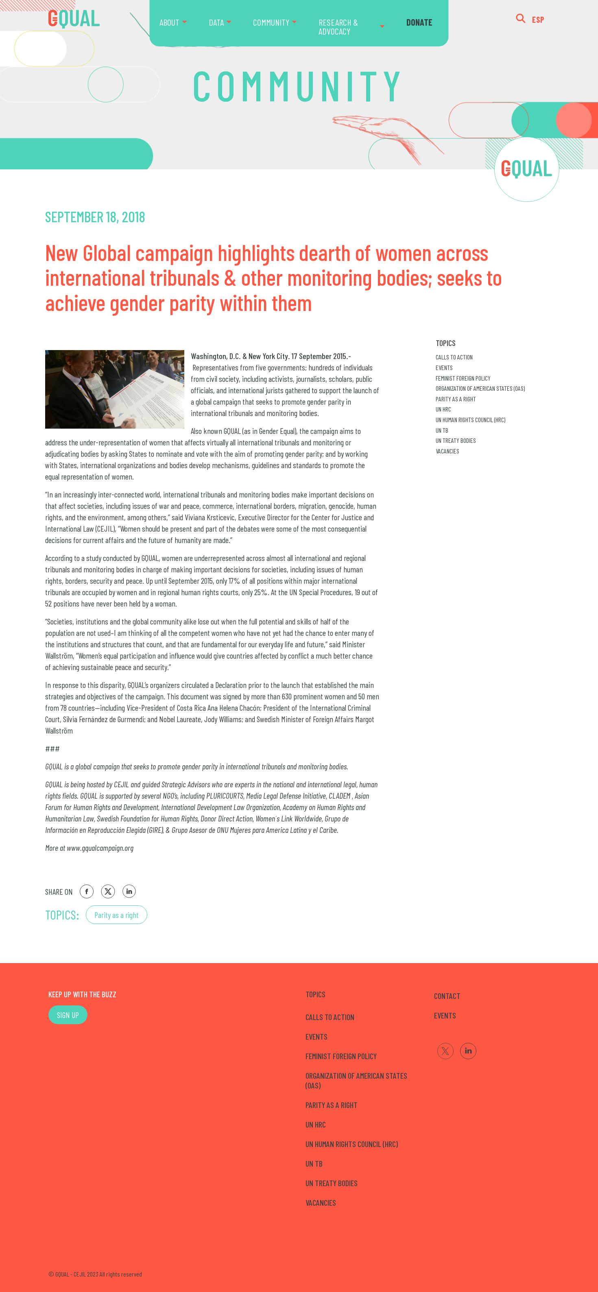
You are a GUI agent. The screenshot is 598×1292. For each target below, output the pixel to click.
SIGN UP (68, 1015)
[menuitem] (179, 23)
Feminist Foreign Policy (463, 378)
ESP (538, 19)
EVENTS (445, 1015)
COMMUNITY (271, 22)
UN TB (442, 430)
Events (444, 367)
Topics (446, 343)
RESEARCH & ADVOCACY (338, 26)
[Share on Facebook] (86, 891)
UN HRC (443, 409)
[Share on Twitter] (108, 891)
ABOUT (169, 22)
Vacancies (447, 451)
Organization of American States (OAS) (480, 388)
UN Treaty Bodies (456, 440)
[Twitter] (445, 1051)
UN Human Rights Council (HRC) (470, 419)
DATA (216, 22)
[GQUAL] (74, 19)
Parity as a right (116, 915)
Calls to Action (454, 357)
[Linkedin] (468, 1051)
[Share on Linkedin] (129, 891)
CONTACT (447, 996)
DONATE (419, 22)
